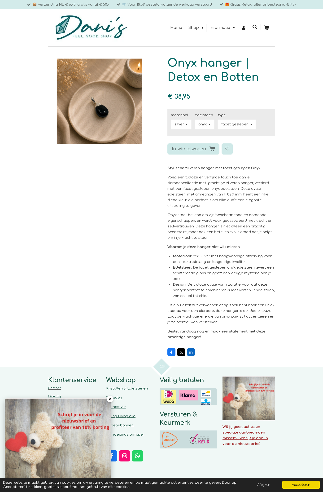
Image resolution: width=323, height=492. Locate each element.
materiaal (179, 115)
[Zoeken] (255, 27)
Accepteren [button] (301, 485)
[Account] (243, 28)
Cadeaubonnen (120, 425)
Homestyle (116, 407)
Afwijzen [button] (263, 485)
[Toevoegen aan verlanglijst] (227, 149)
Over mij (54, 396)
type (222, 115)
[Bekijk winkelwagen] (266, 28)
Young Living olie (120, 416)
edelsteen (204, 115)
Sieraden (114, 398)
